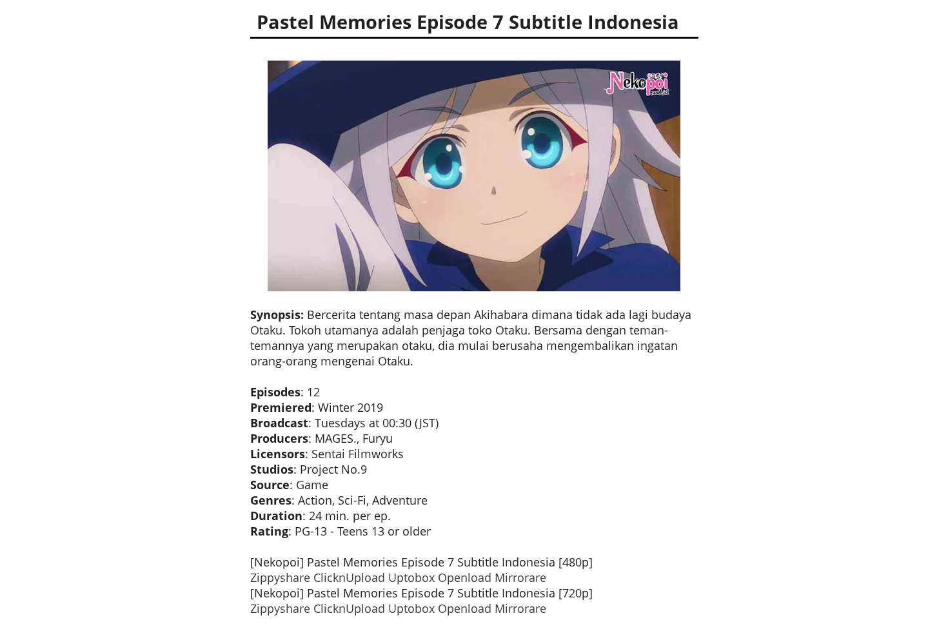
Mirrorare (520, 577)
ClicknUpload (349, 577)
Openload (464, 577)
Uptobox (411, 577)
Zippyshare (280, 577)
